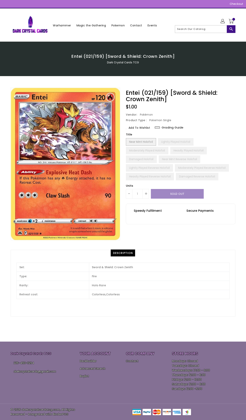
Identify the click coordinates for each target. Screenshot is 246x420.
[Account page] (223, 21)
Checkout (236, 4)
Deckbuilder (88, 361)
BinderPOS (60, 414)
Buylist (84, 376)
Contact (132, 361)
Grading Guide (173, 127)
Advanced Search (93, 368)
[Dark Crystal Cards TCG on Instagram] (13, 4)
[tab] (123, 252)
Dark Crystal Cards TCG (123, 62)
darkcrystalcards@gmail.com (35, 371)
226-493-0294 (24, 363)
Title (129, 134)
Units (129, 185)
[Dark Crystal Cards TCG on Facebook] (6, 4)
